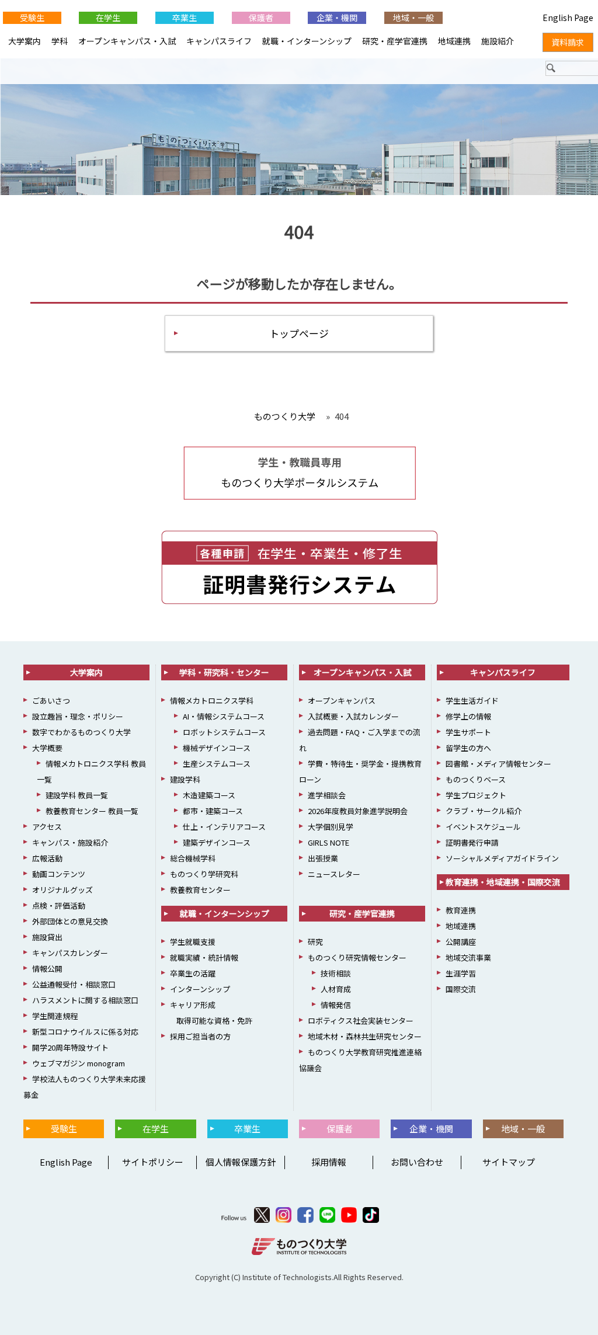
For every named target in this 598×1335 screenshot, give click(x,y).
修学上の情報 (468, 716)
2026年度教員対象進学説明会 (358, 810)
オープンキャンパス (342, 700)
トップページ (299, 333)
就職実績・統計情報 (204, 957)
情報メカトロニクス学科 (211, 700)
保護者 (261, 17)
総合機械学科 (192, 858)
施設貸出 (47, 937)
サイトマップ (508, 1162)
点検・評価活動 (58, 905)
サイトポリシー (152, 1162)
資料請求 (567, 42)
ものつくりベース (476, 779)
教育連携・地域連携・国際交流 (503, 882)
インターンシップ (200, 989)
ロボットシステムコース (224, 732)
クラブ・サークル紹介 (483, 810)
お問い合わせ (417, 1162)
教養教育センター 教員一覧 (92, 810)
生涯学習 (461, 973)
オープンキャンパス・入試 (127, 41)
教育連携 (461, 910)
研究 (315, 941)
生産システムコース (217, 763)
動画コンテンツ (58, 873)
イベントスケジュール (483, 826)
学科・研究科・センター (224, 672)
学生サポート (468, 732)
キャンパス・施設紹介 (70, 842)
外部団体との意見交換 (70, 921)
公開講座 (461, 941)
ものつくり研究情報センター (357, 957)
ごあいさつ (51, 700)
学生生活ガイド (472, 700)
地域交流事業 (468, 957)
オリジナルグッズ (62, 889)
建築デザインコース (217, 842)
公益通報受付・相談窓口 (74, 984)
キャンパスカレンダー (70, 952)
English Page (64, 1162)
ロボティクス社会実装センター (360, 1020)
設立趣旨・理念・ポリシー (77, 716)
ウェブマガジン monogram (78, 1063)
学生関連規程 (55, 1015)
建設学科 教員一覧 (77, 795)
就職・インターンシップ (307, 41)
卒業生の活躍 (192, 973)
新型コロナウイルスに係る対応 (85, 1031)
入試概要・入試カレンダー (353, 716)
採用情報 (328, 1162)
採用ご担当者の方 (200, 1036)
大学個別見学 (330, 826)
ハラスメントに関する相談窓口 (85, 1000)
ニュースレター (334, 873)
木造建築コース (209, 795)
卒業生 (184, 17)
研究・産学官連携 (394, 41)
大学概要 (47, 747)
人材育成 (336, 989)
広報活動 (47, 858)
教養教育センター (200, 889)
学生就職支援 (192, 941)
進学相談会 (327, 795)
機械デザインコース (217, 747)
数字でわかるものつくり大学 (81, 732)
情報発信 (336, 1004)
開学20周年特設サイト (70, 1047)
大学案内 (24, 41)
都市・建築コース (213, 810)
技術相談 (336, 973)
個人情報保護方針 (241, 1162)
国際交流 (461, 989)
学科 (59, 41)
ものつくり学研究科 (204, 873)
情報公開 (47, 968)
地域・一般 (413, 17)
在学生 (108, 17)
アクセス (47, 826)
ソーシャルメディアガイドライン (502, 858)
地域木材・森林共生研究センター (365, 1036)
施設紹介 (497, 41)
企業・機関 (337, 17)
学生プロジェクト (476, 795)
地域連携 (454, 41)
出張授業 (323, 858)
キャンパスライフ (219, 41)
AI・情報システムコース (224, 716)
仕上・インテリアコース (224, 826)
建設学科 (185, 779)
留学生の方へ (468, 747)
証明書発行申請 (472, 842)
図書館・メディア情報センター (498, 763)
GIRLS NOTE (328, 842)
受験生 (32, 17)
